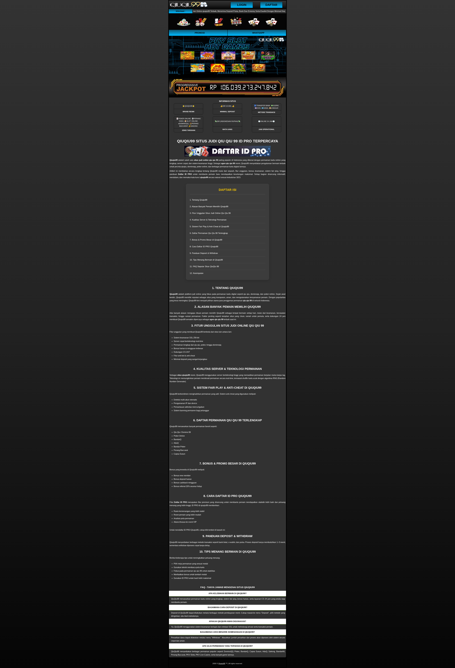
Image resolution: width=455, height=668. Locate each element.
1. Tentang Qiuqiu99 (198, 200)
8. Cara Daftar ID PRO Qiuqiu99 (204, 246)
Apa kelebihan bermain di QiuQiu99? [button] (228, 593)
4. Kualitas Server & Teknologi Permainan (208, 220)
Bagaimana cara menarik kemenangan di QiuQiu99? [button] (227, 632)
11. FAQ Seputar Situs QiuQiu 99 (204, 266)
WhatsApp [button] (258, 33)
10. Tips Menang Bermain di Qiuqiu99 (206, 260)
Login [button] (241, 4)
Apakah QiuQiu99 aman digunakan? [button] (227, 621)
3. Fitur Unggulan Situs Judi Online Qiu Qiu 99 (210, 213)
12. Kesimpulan (196, 273)
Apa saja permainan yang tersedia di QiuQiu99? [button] (227, 646)
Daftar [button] (271, 4)
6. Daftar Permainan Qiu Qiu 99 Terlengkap (209, 233)
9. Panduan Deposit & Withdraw (204, 253)
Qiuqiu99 (221, 663)
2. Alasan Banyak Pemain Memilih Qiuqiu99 (209, 206)
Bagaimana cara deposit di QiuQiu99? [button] (227, 607)
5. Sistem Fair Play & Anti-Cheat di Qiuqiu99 (209, 226)
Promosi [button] (200, 33)
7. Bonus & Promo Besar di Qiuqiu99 (206, 240)
